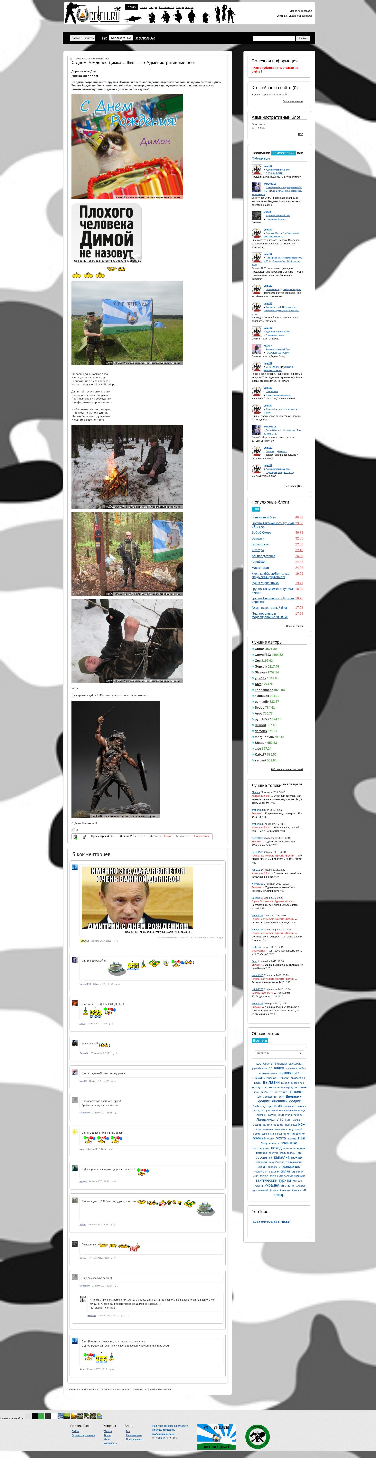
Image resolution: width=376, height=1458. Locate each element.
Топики (131, 7)
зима (278, 1106)
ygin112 (260, 678)
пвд (301, 1138)
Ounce (260, 649)
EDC (258, 1063)
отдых (270, 1138)
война (302, 1068)
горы (256, 1092)
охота (281, 1138)
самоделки (262, 1162)
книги (275, 1110)
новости (278, 1124)
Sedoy (259, 707)
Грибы (264, 1092)
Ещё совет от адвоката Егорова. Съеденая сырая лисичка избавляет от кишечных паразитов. (276, 244)
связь (262, 1167)
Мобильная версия (163, 1434)
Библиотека (260, 544)
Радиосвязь (287, 1152)
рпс (270, 1157)
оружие (259, 1138)
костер (272, 1114)
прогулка (273, 1153)
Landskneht (264, 690)
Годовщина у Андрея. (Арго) (280, 472)
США (255, 1176)
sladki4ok (262, 696)
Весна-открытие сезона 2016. (268, 982)
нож (301, 1124)
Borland (256, 898)
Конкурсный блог (264, 517)
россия (261, 1157)
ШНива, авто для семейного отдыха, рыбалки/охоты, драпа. (275, 310)
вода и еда (291, 1068)
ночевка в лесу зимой (288, 1129)
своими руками (294, 1162)
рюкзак (296, 1157)
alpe (258, 748)
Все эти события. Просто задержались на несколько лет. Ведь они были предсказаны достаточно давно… (276, 201)
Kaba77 (260, 754)
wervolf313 (263, 654)
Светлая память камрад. (265, 338)
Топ (256, 509)
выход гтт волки (262, 1087)
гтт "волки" (281, 1092)
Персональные (145, 38)
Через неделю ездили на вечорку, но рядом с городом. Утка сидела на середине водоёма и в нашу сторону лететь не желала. (277, 377)
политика (289, 1143)
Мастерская (260, 567)
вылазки (271, 1082)
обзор (256, 1133)
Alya (258, 684)
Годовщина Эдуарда (276, 219)
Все (104, 38)
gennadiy (262, 701)
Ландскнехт (266, 1119)
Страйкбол (259, 562)
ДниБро (257, 1106)
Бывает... (282, 451)
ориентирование (294, 1133)
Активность (166, 7)
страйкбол (297, 1171)
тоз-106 (297, 1180)
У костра (258, 550)
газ (296, 1087)
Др (77, 830)
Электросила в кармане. (278, 395)
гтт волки (296, 1092)
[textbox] (279, 1052)
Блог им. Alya (272, 233)
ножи (258, 1129)
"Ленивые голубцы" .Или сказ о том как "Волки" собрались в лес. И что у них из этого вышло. (276, 1010)
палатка (291, 1138)
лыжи (288, 1120)
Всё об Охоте (272, 289)
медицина (259, 1124)
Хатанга (296, 1190)
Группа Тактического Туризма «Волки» (273, 855)
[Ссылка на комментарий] (117, 941)
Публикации (261, 158)
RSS (300, 134)
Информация (184, 7)
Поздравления (269, 1143)
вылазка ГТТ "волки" (278, 1078)
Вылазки (270, 451)
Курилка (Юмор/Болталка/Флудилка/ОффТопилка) (270, 575)
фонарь (274, 1190)
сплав (285, 1171)
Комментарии (284, 153)
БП (270, 1068)
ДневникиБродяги (286, 1101)
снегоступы (260, 1171)
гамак (303, 1087)
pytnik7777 (263, 719)
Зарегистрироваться (300, 15)
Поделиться (202, 836)
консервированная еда (292, 1110)
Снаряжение (272, 391)
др (264, 1106)
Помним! (256, 222)
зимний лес (289, 1106)
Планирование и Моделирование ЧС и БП (270, 615)
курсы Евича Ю (293, 1115)
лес (280, 1119)
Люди (153, 7)
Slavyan (261, 672)
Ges (258, 660)
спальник (274, 1171)
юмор (278, 1194)
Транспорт (271, 307)
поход (276, 1148)
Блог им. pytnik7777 (262, 993)
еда (270, 1106)
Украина (271, 1185)
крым (281, 1115)
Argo (258, 713)
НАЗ (269, 1124)
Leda (82, 1023)
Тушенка (258, 1185)
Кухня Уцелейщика (265, 583)
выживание (288, 1073)
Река (299, 1153)
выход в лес (297, 1083)
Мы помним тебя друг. (264, 476)
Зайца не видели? (292, 289)
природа (261, 1152)
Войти (280, 15)
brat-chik (256, 810)
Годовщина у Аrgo (275, 335)
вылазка (258, 1078)
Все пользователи (293, 101)
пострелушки (261, 1148)
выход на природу (283, 1087)
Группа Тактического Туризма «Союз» (273, 901)
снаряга (272, 1167)
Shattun (261, 742)
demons (261, 731)
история (265, 1110)
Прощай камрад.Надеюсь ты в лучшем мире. (276, 176)
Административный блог (276, 117)
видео (279, 1068)
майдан (297, 1120)
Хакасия (285, 1190)
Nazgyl (83, 1181)
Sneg (254, 961)
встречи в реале (268, 1073)
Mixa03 (83, 1081)
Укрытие (285, 1185)
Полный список (294, 626)
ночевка (268, 1129)
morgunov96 (264, 737)
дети (281, 1096)
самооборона (276, 1162)
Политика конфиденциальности (170, 1426)
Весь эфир (290, 486)
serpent (260, 760)
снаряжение (289, 1166)
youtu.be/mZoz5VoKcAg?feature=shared (273, 398)
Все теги (260, 1040)
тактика (264, 1176)
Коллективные (121, 38)
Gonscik (261, 666)
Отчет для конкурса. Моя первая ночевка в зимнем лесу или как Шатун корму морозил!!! (277, 799)
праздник (299, 1148)
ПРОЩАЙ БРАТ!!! (274, 173)
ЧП (304, 1190)
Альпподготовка (263, 556)
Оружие (270, 409)
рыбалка (281, 1157)
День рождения (267, 1096)
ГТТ (272, 1092)
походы (287, 1148)
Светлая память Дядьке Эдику (269, 356)
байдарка (281, 1063)
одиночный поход (272, 1133)
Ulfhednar (85, 1112)
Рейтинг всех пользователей (287, 769)
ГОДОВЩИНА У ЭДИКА (277, 353)
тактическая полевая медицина (287, 1176)
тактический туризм (273, 1180)
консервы (261, 1115)
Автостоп (268, 1063)
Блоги (143, 7)
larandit (260, 725)
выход (285, 1082)
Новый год (291, 1124)
